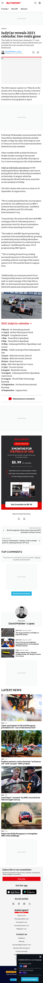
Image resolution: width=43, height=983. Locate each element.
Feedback (21, 938)
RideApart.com (21, 929)
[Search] (35, 3)
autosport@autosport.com (21, 945)
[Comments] (38, 52)
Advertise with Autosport (21, 948)
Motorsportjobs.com (22, 919)
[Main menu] (2, 3)
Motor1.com (21, 915)
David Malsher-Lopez (13, 51)
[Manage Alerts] (24, 519)
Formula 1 (4, 9)
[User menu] (40, 3)
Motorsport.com (21, 922)
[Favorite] (33, 52)
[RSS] (30, 904)
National (24, 9)
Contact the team (21, 951)
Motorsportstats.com (21, 925)
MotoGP (14, 9)
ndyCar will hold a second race (16, 168)
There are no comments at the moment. (21, 558)
